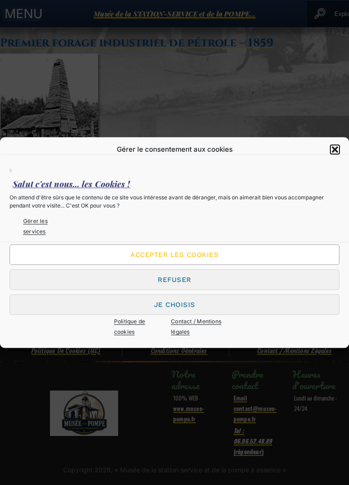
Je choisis (174, 305)
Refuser (174, 280)
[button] (334, 149)
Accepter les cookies (174, 255)
